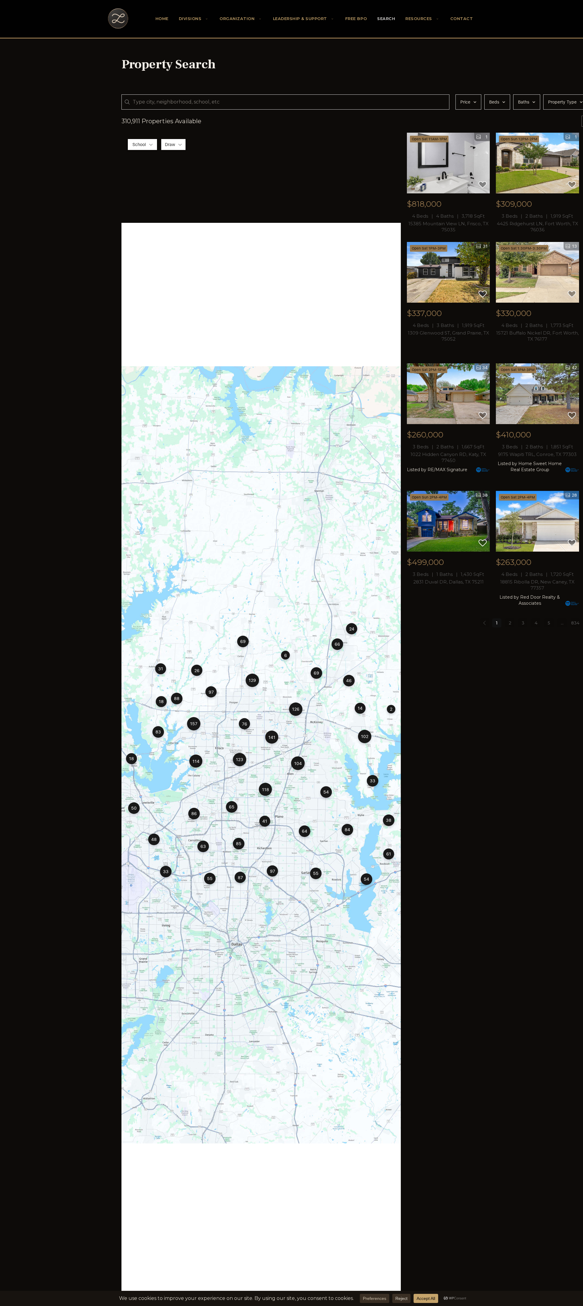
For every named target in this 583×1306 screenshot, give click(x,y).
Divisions (190, 18)
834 (575, 623)
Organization (237, 18)
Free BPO (356, 18)
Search (386, 18)
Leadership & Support (300, 18)
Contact (461, 18)
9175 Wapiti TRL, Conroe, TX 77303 (537, 454)
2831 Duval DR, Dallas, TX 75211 (448, 582)
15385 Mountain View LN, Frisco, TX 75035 (448, 227)
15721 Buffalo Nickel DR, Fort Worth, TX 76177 (537, 336)
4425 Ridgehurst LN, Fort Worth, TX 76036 (537, 227)
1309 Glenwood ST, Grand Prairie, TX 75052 (448, 336)
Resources (418, 18)
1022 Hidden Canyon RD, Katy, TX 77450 (448, 457)
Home (162, 18)
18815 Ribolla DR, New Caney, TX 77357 (537, 585)
